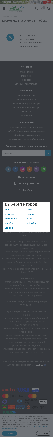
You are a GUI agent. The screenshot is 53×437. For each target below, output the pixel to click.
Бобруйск (31, 223)
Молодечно (11, 219)
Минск (8, 209)
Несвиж (30, 214)
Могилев (9, 214)
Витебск (9, 223)
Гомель (30, 219)
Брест (29, 209)
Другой (9, 228)
